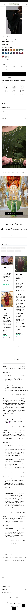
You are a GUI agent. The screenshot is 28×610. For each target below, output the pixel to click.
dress (3, 248)
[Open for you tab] (23, 605)
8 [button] (15, 543)
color (9, 248)
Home (3, 36)
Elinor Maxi (5, 279)
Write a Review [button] (14, 235)
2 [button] (11, 543)
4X (3, 69)
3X (21, 66)
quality (16, 248)
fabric (22, 248)
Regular (4, 61)
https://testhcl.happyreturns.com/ (14, 505)
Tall (14, 61)
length (18, 251)
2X (18, 66)
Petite (9, 61)
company (10, 251)
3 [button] (13, 543)
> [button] (18, 346)
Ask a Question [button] (15, 362)
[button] (2, 4)
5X (6, 69)
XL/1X (14, 66)
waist (3, 251)
